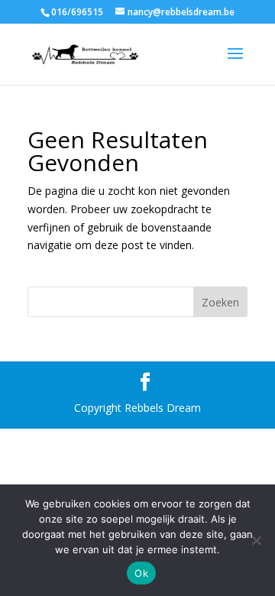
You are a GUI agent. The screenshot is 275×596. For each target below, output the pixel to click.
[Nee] (256, 540)
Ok (141, 573)
